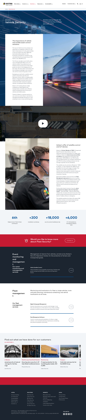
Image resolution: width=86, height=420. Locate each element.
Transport (45, 359)
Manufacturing (27, 359)
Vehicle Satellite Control (36, 267)
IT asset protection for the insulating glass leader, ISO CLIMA (32, 364)
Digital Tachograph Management (38, 304)
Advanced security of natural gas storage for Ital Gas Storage (71, 364)
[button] (43, 123)
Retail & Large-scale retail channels (14, 359)
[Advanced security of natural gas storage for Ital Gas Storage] (71, 351)
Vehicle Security (47, 366)
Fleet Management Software (37, 317)
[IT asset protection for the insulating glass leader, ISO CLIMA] (33, 351)
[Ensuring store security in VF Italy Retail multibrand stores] (14, 351)
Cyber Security (27, 368)
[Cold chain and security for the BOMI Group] (52, 351)
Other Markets (66, 359)
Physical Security (9, 366)
